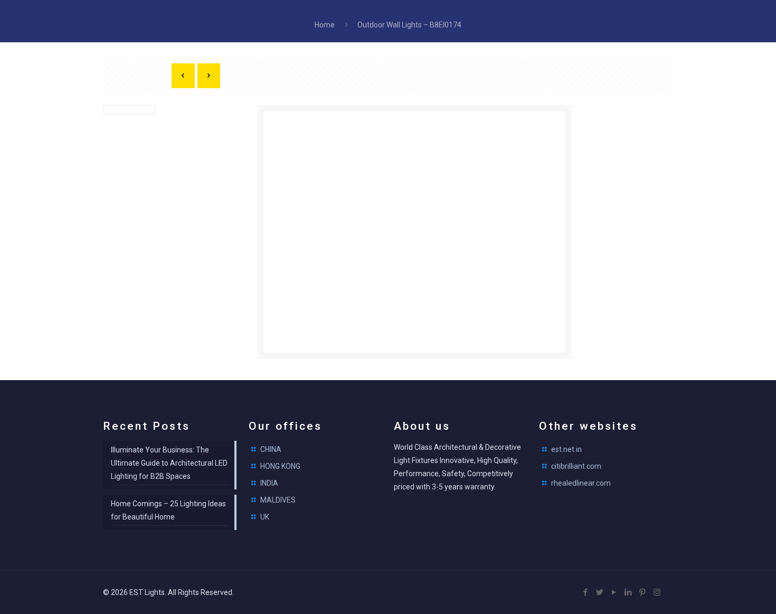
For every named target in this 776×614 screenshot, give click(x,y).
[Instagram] (657, 592)
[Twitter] (599, 592)
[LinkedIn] (628, 592)
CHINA (270, 449)
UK (264, 517)
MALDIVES (278, 500)
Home (325, 25)
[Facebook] (585, 592)
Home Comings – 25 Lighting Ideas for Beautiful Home (168, 510)
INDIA (269, 483)
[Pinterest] (642, 592)
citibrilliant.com (576, 466)
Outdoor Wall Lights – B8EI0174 (409, 25)
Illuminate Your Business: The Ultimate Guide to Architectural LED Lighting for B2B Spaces (169, 463)
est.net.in (566, 449)
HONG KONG (280, 466)
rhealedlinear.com (581, 483)
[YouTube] (614, 592)
